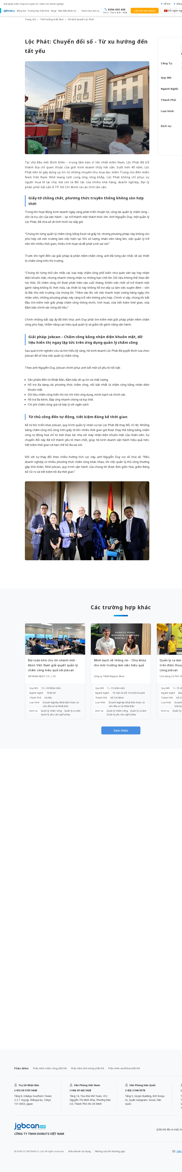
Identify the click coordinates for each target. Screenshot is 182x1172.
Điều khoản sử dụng (79, 1151)
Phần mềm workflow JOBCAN (124, 1068)
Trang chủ (30, 19)
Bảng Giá (21, 10)
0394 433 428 (116, 9)
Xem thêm (121, 730)
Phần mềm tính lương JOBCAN (87, 1068)
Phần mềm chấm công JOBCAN (50, 1068)
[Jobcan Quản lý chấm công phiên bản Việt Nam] (9, 10)
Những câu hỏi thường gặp (110, 1151)
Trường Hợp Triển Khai (38, 10)
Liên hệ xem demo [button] (145, 10)
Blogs (54, 10)
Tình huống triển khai (52, 19)
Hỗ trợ (167, 3)
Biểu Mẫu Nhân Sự (67, 10)
